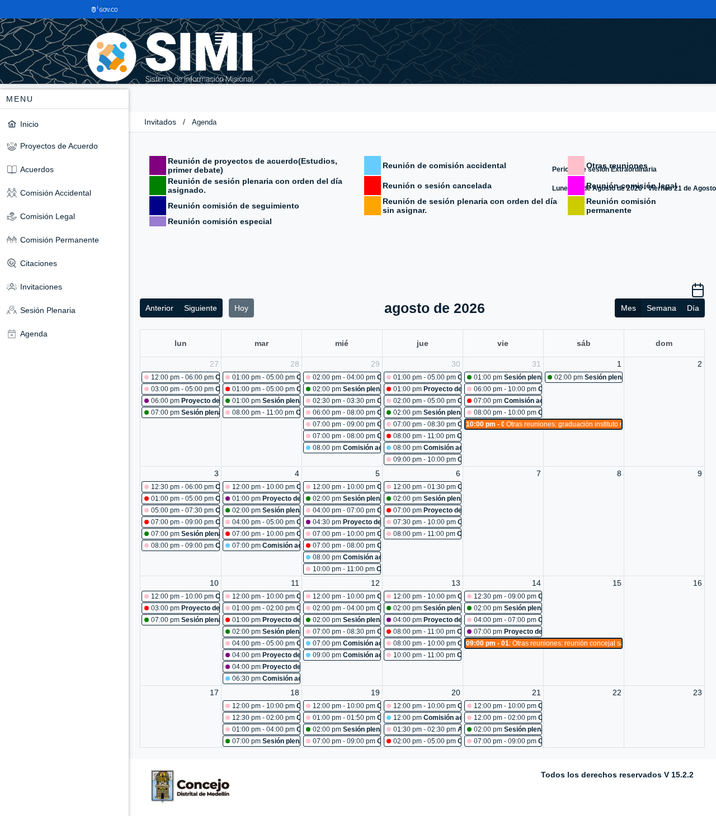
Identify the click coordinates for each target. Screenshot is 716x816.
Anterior (159, 307)
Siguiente (200, 307)
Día (693, 307)
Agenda (204, 122)
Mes (628, 307)
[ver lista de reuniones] (698, 294)
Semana (661, 307)
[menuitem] (64, 123)
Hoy (241, 307)
